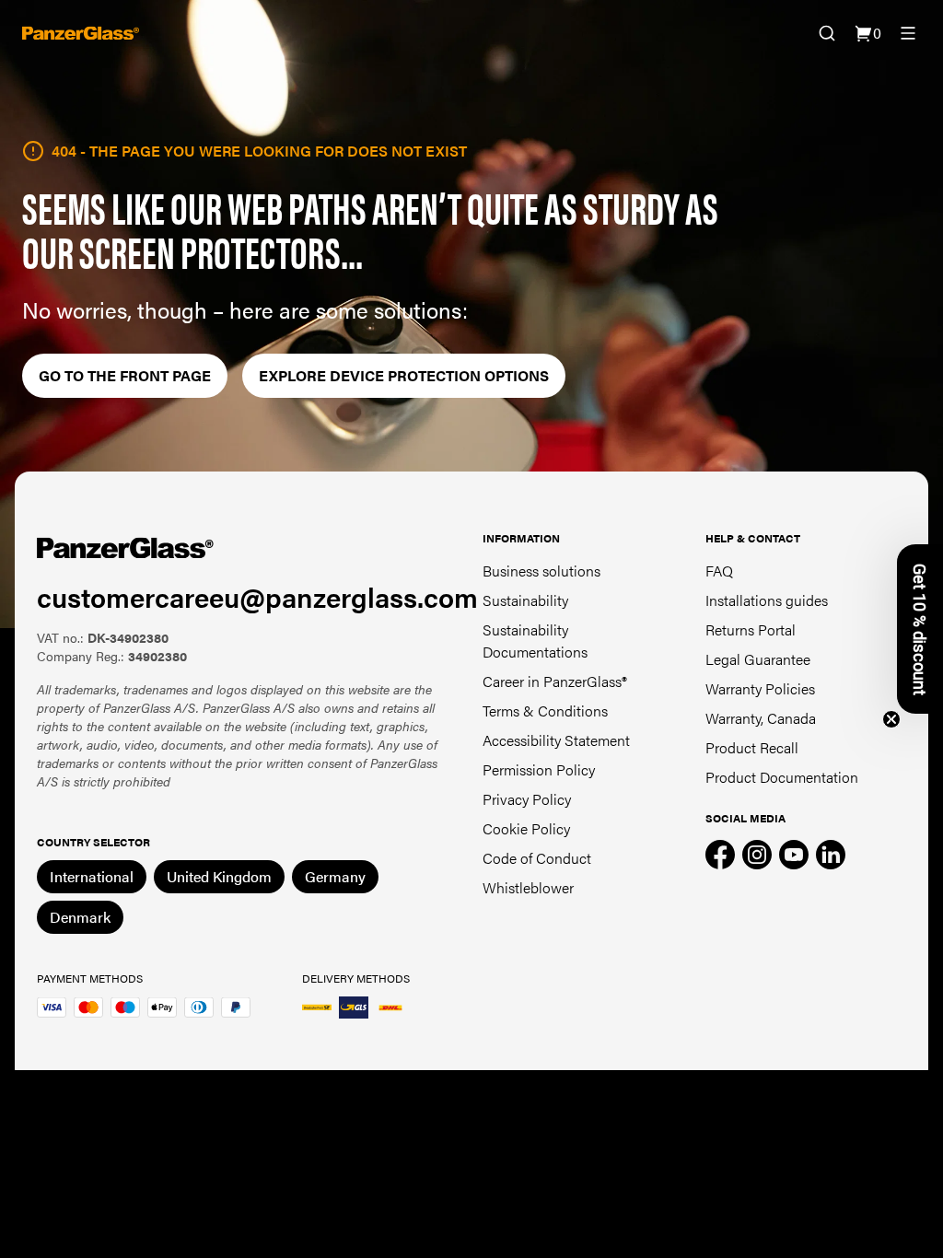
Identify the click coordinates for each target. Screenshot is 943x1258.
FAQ (719, 570)
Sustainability (525, 600)
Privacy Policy (527, 799)
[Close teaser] (891, 719)
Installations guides (766, 600)
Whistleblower (528, 887)
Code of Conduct (537, 857)
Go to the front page (125, 375)
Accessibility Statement (556, 740)
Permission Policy (539, 769)
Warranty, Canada (760, 717)
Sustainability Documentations (535, 640)
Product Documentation (781, 776)
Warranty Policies (760, 688)
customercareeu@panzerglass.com (257, 596)
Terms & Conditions (545, 710)
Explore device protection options (404, 375)
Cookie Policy (526, 828)
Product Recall (751, 747)
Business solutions (541, 570)
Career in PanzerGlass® (555, 681)
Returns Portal (750, 629)
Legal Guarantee (757, 659)
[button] (920, 629)
